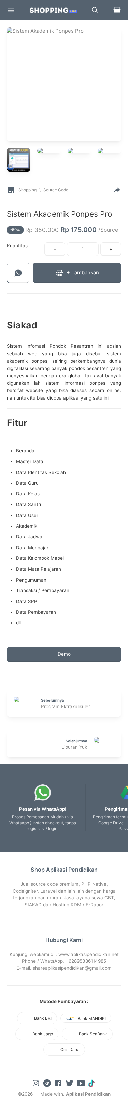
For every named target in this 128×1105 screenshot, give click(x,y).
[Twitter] (70, 1082)
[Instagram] (36, 1082)
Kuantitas (17, 245)
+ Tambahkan (82, 272)
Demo (64, 654)
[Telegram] (48, 1082)
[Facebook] (59, 1082)
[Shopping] (53, 10)
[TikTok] (92, 1082)
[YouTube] (81, 1082)
